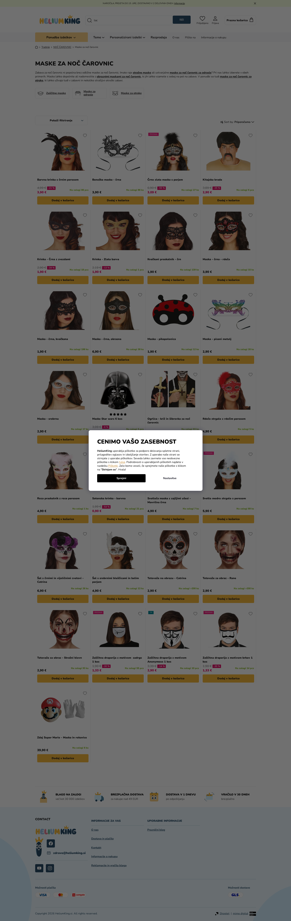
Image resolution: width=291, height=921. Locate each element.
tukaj (122, 462)
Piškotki (113, 466)
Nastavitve (170, 478)
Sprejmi (121, 478)
